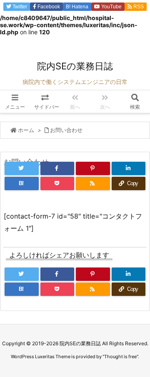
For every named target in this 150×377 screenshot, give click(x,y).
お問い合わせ (66, 130)
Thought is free (120, 356)
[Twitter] (22, 168)
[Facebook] (57, 168)
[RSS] (93, 183)
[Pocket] (57, 183)
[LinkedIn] (129, 168)
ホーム (26, 130)
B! (76, 7)
